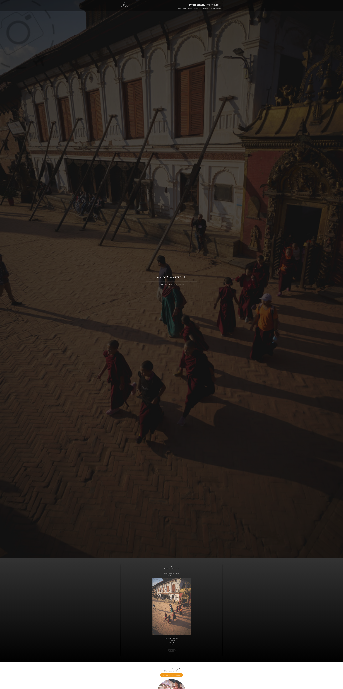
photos (190, 8)
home (179, 8)
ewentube (197, 8)
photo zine (205, 8)
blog (184, 8)
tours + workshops (216, 8)
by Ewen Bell (205, 4)
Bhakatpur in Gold (171, 675)
